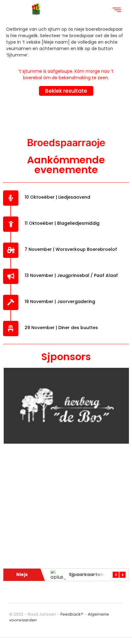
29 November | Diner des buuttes (61, 328)
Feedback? (71, 614)
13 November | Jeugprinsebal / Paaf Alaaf (71, 275)
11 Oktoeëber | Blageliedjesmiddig (62, 223)
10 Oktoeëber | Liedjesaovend (57, 197)
